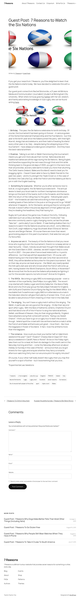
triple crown (45, 383)
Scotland (42, 380)
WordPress (72, 595)
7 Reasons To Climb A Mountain (18, 401)
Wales (54, 383)
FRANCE (50, 376)
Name (11, 454)
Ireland (58, 376)
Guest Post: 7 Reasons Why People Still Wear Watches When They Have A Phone (33, 535)
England (42, 376)
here (17, 102)
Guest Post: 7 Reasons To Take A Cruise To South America (29, 542)
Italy (64, 376)
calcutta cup (34, 376)
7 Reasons (8, 3)
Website (11, 472)
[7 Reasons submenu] (75, 3)
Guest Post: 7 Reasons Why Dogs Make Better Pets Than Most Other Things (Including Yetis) (34, 520)
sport (37, 383)
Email (11, 463)
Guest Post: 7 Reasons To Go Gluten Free (22, 527)
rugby (25, 380)
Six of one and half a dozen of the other (21, 383)
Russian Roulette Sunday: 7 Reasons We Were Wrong (53, 401)
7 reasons (13, 376)
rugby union (33, 380)
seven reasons (52, 380)
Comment (12, 430)
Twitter (47, 96)
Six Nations (62, 380)
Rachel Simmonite (15, 380)
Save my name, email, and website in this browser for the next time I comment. (34, 481)
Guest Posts (26, 73)
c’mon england (22, 376)
